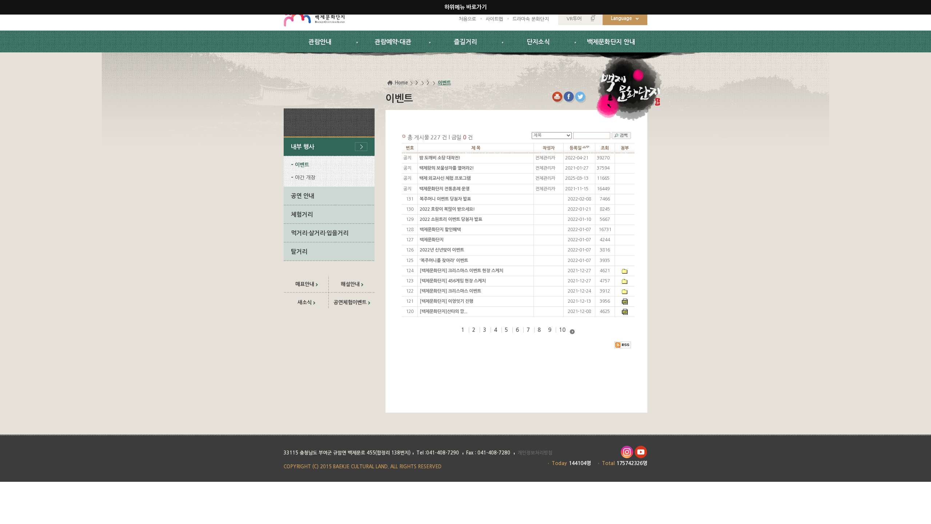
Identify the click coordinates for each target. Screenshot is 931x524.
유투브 (641, 452)
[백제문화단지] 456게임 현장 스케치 (453, 281)
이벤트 (302, 164)
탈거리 (299, 251)
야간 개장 (305, 177)
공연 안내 (302, 196)
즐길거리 (465, 42)
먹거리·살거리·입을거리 (319, 233)
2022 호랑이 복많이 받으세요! (447, 209)
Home (401, 82)
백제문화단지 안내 (611, 42)
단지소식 (538, 42)
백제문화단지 (432, 240)
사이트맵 (494, 19)
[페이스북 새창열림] (569, 97)
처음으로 (467, 19)
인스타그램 (626, 452)
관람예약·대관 (393, 42)
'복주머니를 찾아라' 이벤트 (444, 260)
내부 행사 (302, 147)
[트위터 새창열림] (581, 97)
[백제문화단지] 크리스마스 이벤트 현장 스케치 (461, 271)
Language (621, 18)
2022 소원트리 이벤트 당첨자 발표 (451, 219)
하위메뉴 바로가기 (465, 7)
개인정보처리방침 (535, 452)
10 (562, 330)
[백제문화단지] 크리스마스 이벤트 (450, 291)
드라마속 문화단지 (530, 19)
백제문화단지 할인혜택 (440, 229)
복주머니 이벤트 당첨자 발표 (445, 199)
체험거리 (302, 214)
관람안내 (320, 42)
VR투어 (574, 18)
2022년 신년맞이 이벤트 (442, 250)
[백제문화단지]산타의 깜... (443, 311)
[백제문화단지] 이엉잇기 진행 (446, 301)
